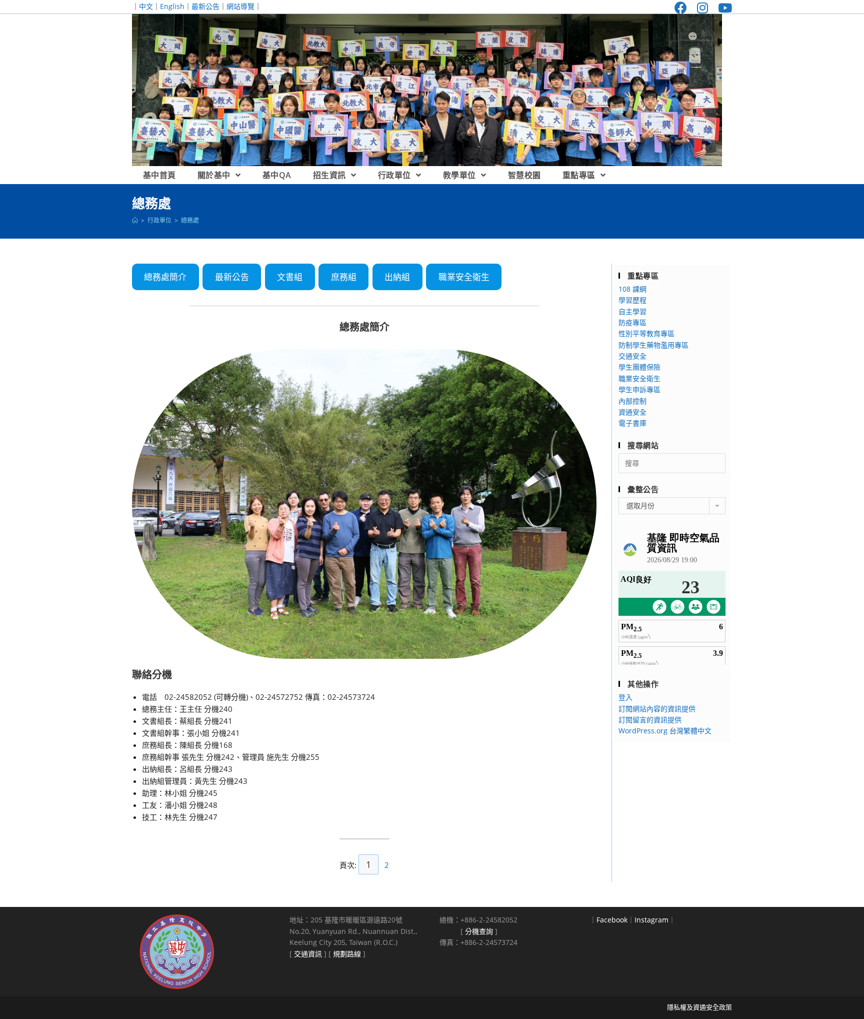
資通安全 (632, 412)
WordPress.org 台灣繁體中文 (665, 730)
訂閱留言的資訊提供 (650, 719)
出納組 (397, 277)
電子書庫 (632, 423)
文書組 (289, 277)
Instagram (651, 919)
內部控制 (632, 401)
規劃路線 (347, 953)
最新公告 (206, 6)
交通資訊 (308, 953)
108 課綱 (632, 289)
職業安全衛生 (464, 277)
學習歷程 (632, 300)
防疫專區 (632, 322)
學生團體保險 (639, 367)
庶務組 (343, 277)
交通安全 (632, 356)
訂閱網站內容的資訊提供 (657, 708)
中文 (146, 6)
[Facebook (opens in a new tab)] (681, 8)
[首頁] (135, 220)
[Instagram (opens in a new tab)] (702, 8)
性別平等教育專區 (646, 333)
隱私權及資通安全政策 (699, 1006)
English (172, 6)
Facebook (612, 919)
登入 (625, 697)
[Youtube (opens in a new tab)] (722, 8)
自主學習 (632, 311)
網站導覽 (240, 6)
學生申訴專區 (639, 389)
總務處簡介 (165, 277)
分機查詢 (479, 931)
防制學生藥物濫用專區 (653, 345)
